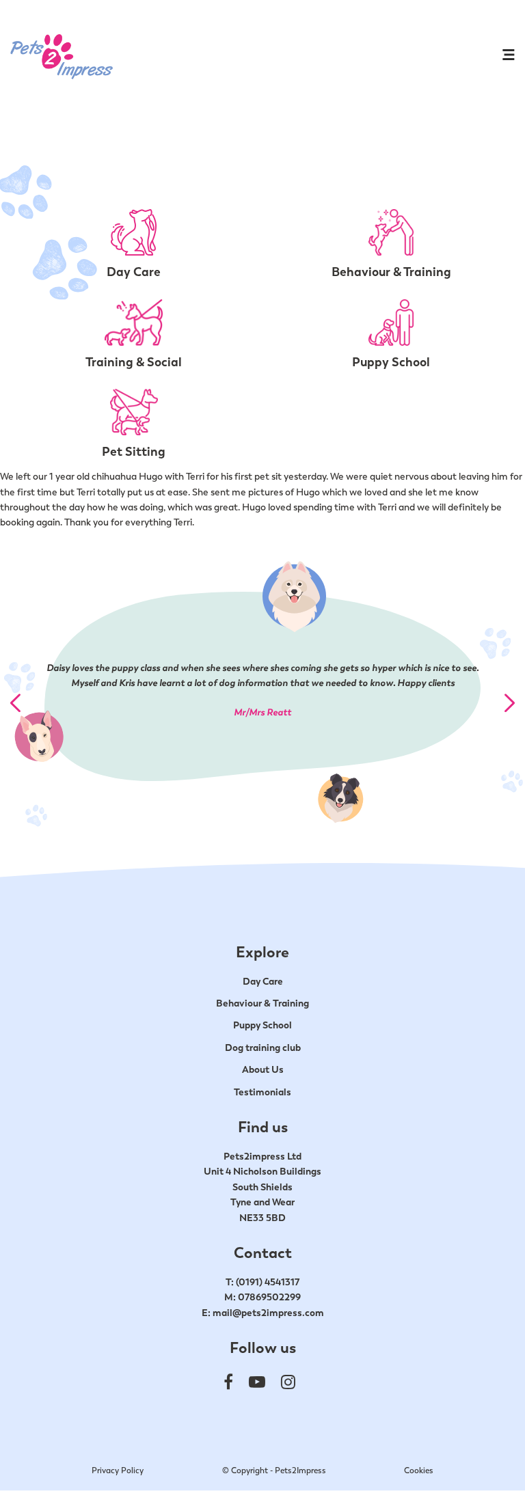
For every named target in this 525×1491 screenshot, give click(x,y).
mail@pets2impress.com (268, 1313)
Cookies (418, 1470)
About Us (263, 1069)
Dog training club (263, 1047)
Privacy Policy (118, 1470)
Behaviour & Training (262, 1003)
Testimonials (262, 1092)
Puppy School (262, 1025)
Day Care (263, 981)
